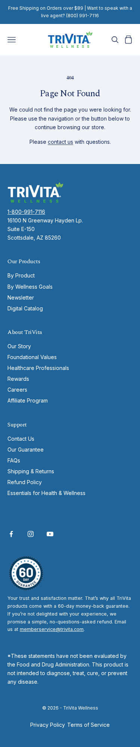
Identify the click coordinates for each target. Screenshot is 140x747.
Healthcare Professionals (38, 368)
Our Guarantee (25, 449)
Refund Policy (24, 482)
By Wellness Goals (30, 286)
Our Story (19, 346)
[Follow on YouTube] (50, 534)
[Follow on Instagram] (30, 534)
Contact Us (20, 438)
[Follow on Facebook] (11, 534)
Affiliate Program (27, 400)
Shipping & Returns (30, 471)
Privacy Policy (47, 725)
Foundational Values (32, 357)
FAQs (13, 460)
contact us (60, 142)
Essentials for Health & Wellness (46, 493)
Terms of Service (88, 725)
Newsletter (20, 297)
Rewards (18, 379)
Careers (17, 389)
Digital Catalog (25, 308)
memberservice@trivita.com (52, 629)
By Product (21, 275)
